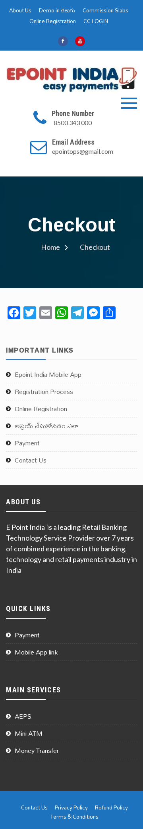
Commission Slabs (105, 10)
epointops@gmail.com (82, 151)
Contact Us (30, 460)
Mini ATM (29, 733)
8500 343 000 (73, 122)
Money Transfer (37, 750)
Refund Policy (111, 807)
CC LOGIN (95, 21)
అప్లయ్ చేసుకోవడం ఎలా (47, 425)
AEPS (23, 716)
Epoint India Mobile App (48, 374)
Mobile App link (36, 652)
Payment (27, 443)
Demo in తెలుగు (57, 10)
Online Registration (52, 21)
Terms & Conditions (74, 816)
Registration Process (44, 391)
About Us (20, 10)
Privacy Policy (71, 807)
